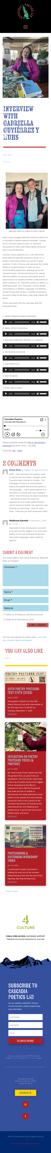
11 (28, 745)
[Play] (6, 322)
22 (23, 748)
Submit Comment (38, 625)
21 (21, 748)
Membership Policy (33, 1144)
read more (12, 714)
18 (43, 745)
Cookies (21, 1144)
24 (27, 748)
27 (34, 748)
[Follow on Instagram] (25, 1104)
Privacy (13, 1144)
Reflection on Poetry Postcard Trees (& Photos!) (23, 760)
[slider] (43, 321)
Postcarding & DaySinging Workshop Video (22, 857)
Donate (25, 1092)
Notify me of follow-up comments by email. (24, 614)
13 (32, 745)
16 (39, 745)
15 (37, 745)
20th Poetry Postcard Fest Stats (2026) (23, 691)
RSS (14, 450)
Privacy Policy (16, 1058)
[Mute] (37, 322)
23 (25, 748)
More (20, 450)
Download (7, 445)
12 (30, 745)
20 (18, 748)
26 (32, 748)
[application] (26, 322)
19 (16, 748)
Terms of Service (31, 1058)
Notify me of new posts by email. (20, 619)
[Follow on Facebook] (25, 1116)
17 (41, 745)
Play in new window (36, 442)
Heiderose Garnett (18, 520)
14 (34, 745)
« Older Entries (11, 891)
